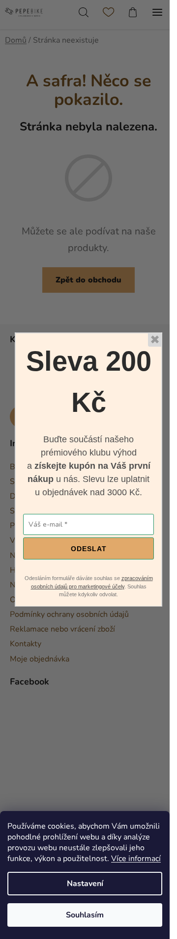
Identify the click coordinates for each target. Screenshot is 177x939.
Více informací (136, 858)
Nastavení (85, 883)
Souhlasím (85, 915)
